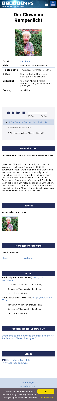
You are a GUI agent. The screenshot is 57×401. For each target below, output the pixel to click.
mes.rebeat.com (28, 386)
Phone (5, 258)
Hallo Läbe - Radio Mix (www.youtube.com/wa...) (16, 361)
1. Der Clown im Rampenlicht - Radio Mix (28, 122)
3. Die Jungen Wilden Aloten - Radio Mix (27, 133)
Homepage (28, 382)
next (18, 113)
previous (8, 113)
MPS (28, 3)
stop (24, 113)
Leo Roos (25, 61)
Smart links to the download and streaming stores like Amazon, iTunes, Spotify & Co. (28, 337)
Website (28, 258)
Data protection (46, 397)
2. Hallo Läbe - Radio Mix (19, 127)
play (13, 113)
